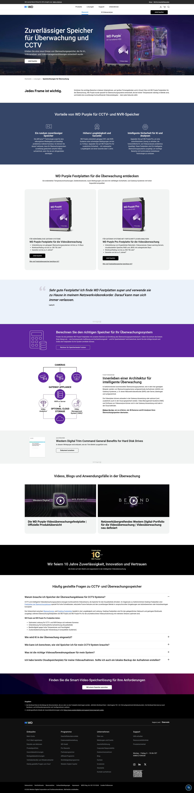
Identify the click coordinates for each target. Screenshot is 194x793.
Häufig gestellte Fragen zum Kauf (39, 764)
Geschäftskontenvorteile (69, 736)
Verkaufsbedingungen (63, 785)
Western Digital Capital (69, 764)
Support (101, 7)
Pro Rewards (65, 748)
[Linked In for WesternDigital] (139, 764)
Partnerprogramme (67, 752)
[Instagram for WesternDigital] (134, 764)
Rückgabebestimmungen (35, 756)
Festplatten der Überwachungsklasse (38, 604)
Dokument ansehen (67, 456)
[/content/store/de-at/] (29, 6)
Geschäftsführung (103, 744)
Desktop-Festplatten (65, 611)
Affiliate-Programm (67, 756)
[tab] (94, 321)
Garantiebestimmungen (35, 752)
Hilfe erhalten (138, 736)
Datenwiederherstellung (69, 740)
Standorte (100, 768)
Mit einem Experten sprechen (97, 687)
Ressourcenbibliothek (140, 740)
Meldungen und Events (105, 740)
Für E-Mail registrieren (34, 740)
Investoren (100, 764)
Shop (150, 2)
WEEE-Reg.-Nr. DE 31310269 (90, 785)
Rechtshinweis (39, 785)
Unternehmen (114, 7)
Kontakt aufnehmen (104, 772)
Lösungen (90, 7)
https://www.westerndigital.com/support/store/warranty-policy (84, 710)
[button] (161, 7)
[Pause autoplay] (100, 321)
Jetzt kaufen (159, 12)
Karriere (99, 760)
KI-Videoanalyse (107, 12)
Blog (98, 756)
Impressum (75, 785)
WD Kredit (64, 744)
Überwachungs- (48, 611)
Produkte (78, 7)
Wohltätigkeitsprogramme (70, 760)
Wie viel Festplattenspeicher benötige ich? (44, 261)
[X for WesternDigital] (145, 764)
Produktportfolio (32, 748)
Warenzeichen (50, 785)
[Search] (168, 7)
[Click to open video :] (60, 500)
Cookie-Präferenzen (106, 785)
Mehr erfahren (57, 2)
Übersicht (85, 12)
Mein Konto (31, 736)
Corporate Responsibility (105, 748)
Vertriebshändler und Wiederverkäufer (40, 760)
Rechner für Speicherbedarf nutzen (73, 347)
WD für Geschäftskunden (161, 2)
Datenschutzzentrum (104, 752)
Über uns (100, 736)
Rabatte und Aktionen (34, 744)
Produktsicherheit (139, 744)
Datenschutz (29, 785)
